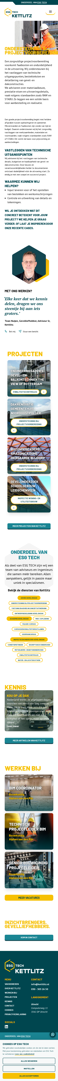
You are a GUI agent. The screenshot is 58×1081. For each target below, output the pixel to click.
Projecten (11, 997)
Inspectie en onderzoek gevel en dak (29, 639)
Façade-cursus (29, 624)
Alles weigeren (29, 1061)
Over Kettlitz (13, 988)
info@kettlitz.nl (40, 984)
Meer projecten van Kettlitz (29, 526)
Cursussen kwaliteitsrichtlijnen (29, 629)
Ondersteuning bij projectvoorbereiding (29, 603)
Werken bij (11, 992)
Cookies (9, 1010)
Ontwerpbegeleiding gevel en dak (29, 613)
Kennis (8, 1001)
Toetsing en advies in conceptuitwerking (29, 608)
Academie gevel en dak (19, 619)
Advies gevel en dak (29, 598)
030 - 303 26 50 (39, 989)
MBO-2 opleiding (42, 619)
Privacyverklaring (15, 1014)
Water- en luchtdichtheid (29, 660)
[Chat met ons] (53, 1034)
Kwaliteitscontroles (29, 655)
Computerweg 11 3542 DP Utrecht (39, 1008)
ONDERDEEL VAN (34, 2)
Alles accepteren (29, 1076)
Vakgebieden (12, 984)
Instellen (29, 1068)
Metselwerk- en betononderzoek (29, 650)
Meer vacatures (29, 897)
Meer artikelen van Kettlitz (29, 740)
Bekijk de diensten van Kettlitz (29, 590)
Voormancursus (29, 634)
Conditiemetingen (15, 645)
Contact (9, 1005)
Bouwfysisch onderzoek (39, 645)
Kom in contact (29, 937)
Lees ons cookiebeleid (24, 1054)
